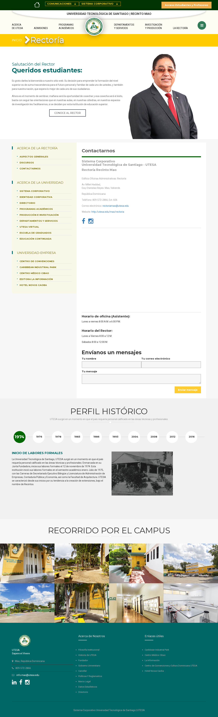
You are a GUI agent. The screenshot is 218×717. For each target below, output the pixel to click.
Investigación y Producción (153, 26)
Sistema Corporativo (35, 191)
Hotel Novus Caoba (33, 285)
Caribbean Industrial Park (38, 267)
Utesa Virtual (29, 226)
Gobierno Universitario (89, 665)
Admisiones (41, 28)
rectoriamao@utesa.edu (116, 205)
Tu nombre (89, 358)
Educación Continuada (35, 238)
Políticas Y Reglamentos (90, 676)
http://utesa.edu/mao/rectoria (107, 211)
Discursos (27, 162)
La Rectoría (180, 28)
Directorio (27, 203)
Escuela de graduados (35, 232)
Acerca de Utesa (17, 26)
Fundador (83, 660)
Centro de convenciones (37, 261)
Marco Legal (84, 681)
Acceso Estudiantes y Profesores (186, 5)
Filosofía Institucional (88, 650)
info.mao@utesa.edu (28, 675)
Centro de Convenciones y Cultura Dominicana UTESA (171, 665)
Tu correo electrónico (155, 358)
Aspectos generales (34, 156)
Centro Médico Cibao (34, 273)
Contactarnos (30, 168)
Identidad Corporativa (36, 197)
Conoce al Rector (67, 113)
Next (201, 482)
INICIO (17, 40)
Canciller (82, 671)
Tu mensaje (89, 371)
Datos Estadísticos (87, 686)
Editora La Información (36, 279)
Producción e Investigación (39, 214)
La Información (152, 660)
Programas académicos (36, 209)
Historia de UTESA (87, 655)
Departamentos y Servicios (124, 26)
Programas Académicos (66, 26)
